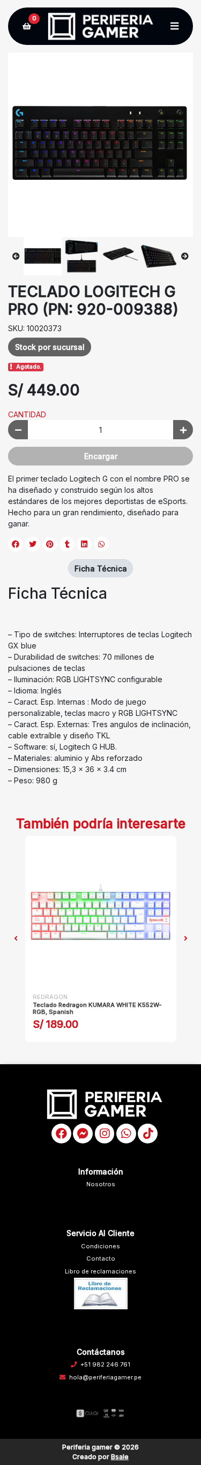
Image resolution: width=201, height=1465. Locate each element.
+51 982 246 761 (105, 1364)
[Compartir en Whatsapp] (101, 544)
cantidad (27, 414)
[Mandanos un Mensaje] (83, 1133)
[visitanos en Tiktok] (148, 1133)
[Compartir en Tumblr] (67, 544)
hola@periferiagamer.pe (105, 1377)
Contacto (100, 1258)
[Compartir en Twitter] (32, 544)
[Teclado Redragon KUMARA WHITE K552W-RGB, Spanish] (100, 911)
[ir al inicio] (104, 1104)
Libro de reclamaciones (100, 1271)
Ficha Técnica (101, 568)
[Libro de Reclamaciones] (101, 1293)
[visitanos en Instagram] (105, 1133)
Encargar (100, 456)
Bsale (120, 1457)
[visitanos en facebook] (61, 1133)
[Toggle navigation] (174, 26)
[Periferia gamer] (100, 26)
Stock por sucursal (50, 347)
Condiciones (100, 1246)
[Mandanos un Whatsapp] (126, 1133)
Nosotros (100, 1184)
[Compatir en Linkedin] (84, 544)
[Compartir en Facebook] (15, 544)
